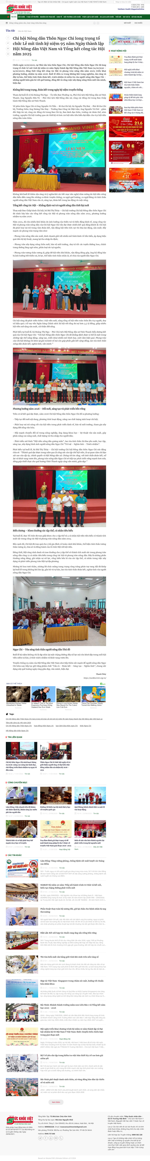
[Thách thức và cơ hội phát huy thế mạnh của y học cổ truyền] (21, 829)
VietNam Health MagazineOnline (131, 9)
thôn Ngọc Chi (85, 726)
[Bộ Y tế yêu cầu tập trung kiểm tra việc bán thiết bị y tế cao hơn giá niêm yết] (22, 1063)
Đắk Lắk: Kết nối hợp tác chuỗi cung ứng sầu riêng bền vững (68, 933)
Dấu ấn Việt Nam (24, 31)
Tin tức (14, 17)
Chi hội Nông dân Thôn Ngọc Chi (19, 726)
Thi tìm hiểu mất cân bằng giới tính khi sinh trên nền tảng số (69, 957)
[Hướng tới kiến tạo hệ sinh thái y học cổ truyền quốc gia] (56, 795)
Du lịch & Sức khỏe (107, 17)
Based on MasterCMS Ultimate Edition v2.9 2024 (57, 1158)
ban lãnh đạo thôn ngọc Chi (67, 726)
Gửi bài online (136, 17)
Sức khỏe (21, 17)
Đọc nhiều (138, 23)
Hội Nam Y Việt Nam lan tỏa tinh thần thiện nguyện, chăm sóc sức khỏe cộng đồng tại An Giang (134, 85)
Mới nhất (127, 23)
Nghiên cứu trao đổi (47, 17)
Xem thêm (56, 1102)
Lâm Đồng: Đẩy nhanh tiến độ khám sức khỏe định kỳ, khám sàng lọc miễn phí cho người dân (21, 809)
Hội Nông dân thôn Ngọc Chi (17, 730)
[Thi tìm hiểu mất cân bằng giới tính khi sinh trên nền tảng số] (22, 964)
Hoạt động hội (64, 849)
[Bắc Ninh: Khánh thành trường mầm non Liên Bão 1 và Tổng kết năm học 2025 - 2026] (22, 1012)
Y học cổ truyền (32, 17)
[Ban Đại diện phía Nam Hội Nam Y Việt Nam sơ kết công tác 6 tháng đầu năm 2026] (115, 110)
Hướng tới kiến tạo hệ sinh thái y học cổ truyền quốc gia (31, 23)
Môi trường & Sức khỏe (72, 17)
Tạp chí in (126, 17)
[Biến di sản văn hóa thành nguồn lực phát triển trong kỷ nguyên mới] (90, 829)
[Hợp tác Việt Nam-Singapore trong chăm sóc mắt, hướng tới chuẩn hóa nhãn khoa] (22, 988)
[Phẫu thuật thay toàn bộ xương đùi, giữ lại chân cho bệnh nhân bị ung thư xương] (22, 916)
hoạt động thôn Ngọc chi (44, 726)
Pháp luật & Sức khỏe (90, 17)
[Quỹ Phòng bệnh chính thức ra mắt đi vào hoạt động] (90, 795)
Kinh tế (59, 17)
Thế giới (118, 17)
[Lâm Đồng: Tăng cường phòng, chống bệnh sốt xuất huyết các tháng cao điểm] (22, 868)
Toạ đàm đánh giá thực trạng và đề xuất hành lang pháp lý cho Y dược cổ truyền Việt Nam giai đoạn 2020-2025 (55, 843)
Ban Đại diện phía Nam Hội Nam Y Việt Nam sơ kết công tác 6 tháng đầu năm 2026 (134, 110)
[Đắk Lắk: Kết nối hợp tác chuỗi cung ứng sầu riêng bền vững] (22, 940)
